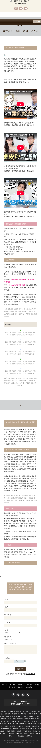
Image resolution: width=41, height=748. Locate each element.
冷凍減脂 (15, 728)
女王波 (24, 716)
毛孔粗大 (15, 723)
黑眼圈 (32, 733)
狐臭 (29, 723)
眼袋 (9, 718)
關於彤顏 (4, 684)
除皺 (38, 718)
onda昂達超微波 (19, 736)
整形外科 (29, 684)
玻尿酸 (26, 718)
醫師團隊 (21, 684)
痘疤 (9, 723)
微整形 (37, 684)
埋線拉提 (33, 711)
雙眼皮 (37, 716)
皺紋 (8, 721)
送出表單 (20, 669)
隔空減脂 (20, 726)
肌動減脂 (22, 728)
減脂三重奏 (35, 726)
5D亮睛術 (19, 733)
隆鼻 (19, 716)
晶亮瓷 (3, 721)
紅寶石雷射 (21, 274)
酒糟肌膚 (23, 723)
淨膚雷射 (7, 282)
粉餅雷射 (34, 721)
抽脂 (14, 718)
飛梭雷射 (18, 711)
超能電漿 (19, 731)
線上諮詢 (29, 687)
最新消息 (13, 684)
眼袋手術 (11, 733)
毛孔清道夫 (27, 731)
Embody (30, 728)
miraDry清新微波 (6, 728)
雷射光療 (12, 687)
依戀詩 (6, 726)
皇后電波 (29, 736)
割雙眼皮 (3, 718)
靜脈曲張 (27, 726)
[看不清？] (25, 661)
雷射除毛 (23, 713)
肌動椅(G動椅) (11, 731)
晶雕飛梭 (7, 713)
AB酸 (29, 713)
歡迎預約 (30, 125)
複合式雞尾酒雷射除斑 (18, 279)
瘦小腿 (35, 723)
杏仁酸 (35, 713)
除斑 (13, 721)
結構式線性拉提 (11, 716)
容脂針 (26, 733)
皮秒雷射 (28, 272)
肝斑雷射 (19, 721)
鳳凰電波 (25, 711)
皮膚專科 (20, 687)
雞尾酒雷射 (15, 713)
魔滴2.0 (31, 716)
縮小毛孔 (26, 721)
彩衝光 (35, 731)
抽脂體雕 (20, 718)
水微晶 (32, 718)
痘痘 (5, 723)
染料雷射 (11, 711)
